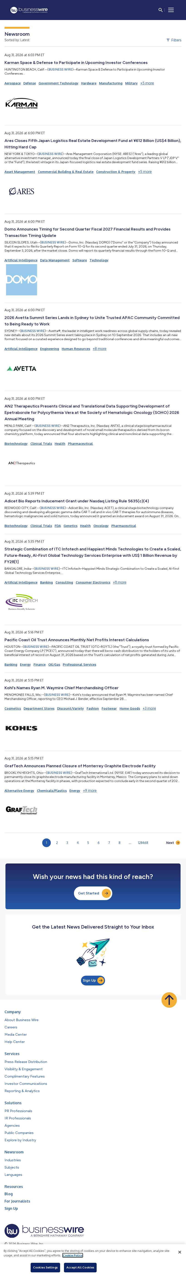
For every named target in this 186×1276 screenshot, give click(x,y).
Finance (40, 664)
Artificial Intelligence (21, 260)
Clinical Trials (41, 444)
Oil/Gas (54, 664)
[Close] (179, 1252)
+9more (90, 790)
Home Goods (130, 708)
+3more (149, 708)
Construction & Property (115, 172)
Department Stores (39, 708)
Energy (25, 664)
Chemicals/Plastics (52, 790)
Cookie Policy (73, 1255)
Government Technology (58, 83)
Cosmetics (13, 708)
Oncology (101, 526)
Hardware (88, 83)
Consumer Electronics (93, 582)
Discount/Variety (70, 708)
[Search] (161, 10)
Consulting (64, 582)
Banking (46, 582)
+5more (147, 83)
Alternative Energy (19, 790)
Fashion (93, 708)
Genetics (70, 526)
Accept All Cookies (80, 1267)
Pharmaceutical (80, 444)
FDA (58, 526)
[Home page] (29, 10)
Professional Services (79, 664)
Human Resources (76, 349)
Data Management (55, 260)
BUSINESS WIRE (60, 69)
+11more (119, 582)
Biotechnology (16, 444)
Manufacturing (110, 83)
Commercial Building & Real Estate (65, 172)
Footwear (109, 708)
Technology (99, 260)
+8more (99, 348)
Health (60, 444)
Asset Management (20, 172)
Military (131, 83)
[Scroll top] (169, 1000)
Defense (29, 83)
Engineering (49, 349)
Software (79, 260)
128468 (143, 843)
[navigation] (171, 10)
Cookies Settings (45, 1267)
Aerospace (13, 83)
